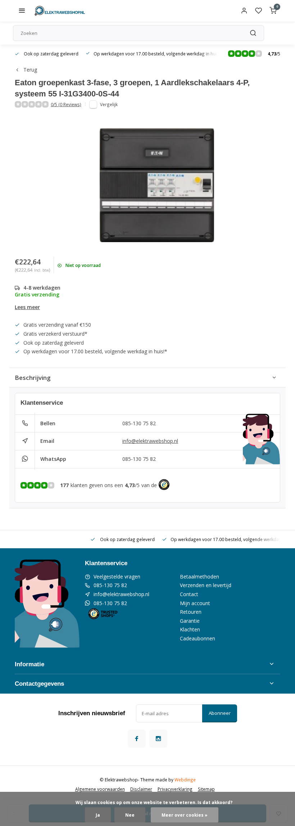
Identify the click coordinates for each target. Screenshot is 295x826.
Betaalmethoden (199, 576)
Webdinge (185, 779)
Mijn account (195, 603)
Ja (98, 815)
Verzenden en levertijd (205, 585)
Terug (30, 69)
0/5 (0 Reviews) (66, 104)
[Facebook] (137, 739)
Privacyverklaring (175, 789)
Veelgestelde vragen (117, 576)
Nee (130, 815)
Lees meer (27, 307)
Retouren (190, 611)
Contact (189, 594)
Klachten (190, 629)
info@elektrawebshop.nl (150, 440)
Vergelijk (109, 104)
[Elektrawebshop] (60, 11)
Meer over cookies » (185, 815)
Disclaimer (141, 789)
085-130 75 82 (139, 423)
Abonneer (220, 713)
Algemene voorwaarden (100, 789)
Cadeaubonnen (197, 638)
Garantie (190, 620)
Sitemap (206, 789)
